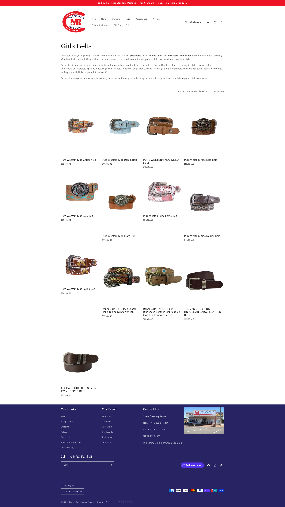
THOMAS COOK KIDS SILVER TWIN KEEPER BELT (78, 389)
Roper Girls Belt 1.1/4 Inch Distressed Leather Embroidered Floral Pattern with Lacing (161, 312)
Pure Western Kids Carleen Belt (79, 160)
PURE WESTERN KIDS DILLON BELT (161, 161)
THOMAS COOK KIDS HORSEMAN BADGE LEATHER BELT (202, 312)
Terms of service (125, 502)
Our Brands (107, 432)
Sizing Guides (67, 421)
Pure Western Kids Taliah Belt (78, 289)
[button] (104, 19)
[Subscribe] (111, 464)
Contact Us (66, 437)
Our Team (106, 421)
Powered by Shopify (95, 502)
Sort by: (180, 91)
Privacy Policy (67, 447)
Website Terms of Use (71, 442)
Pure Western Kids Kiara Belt (118, 236)
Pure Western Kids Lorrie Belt (160, 216)
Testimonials (108, 437)
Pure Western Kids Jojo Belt (77, 216)
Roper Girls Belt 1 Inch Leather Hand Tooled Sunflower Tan (119, 310)
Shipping (65, 426)
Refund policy (111, 502)
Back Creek (107, 426)
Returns (64, 432)
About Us (106, 416)
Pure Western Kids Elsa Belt (200, 160)
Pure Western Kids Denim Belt (119, 160)
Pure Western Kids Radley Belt (202, 236)
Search (64, 416)
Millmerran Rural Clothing (77, 502)
